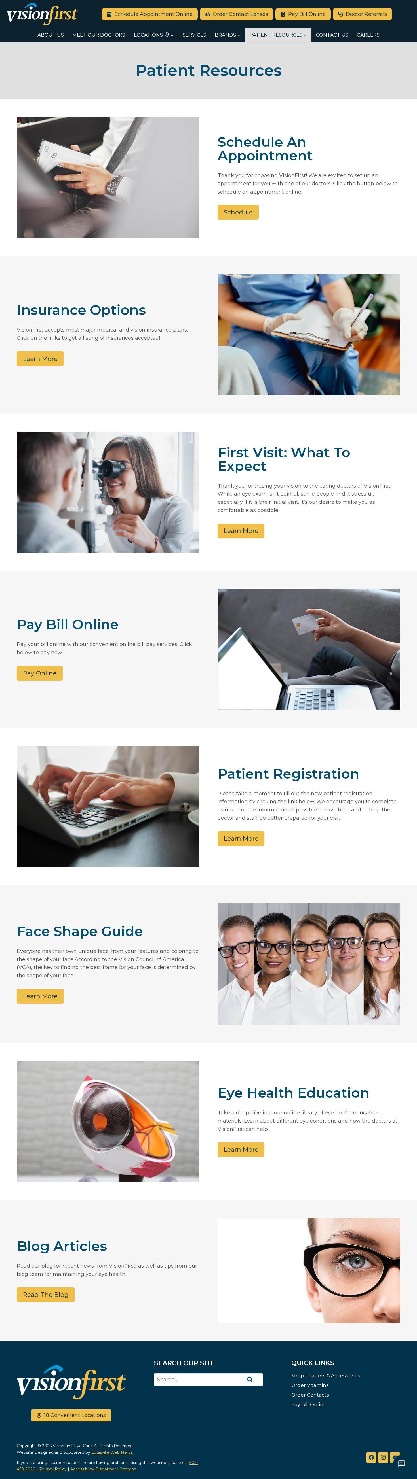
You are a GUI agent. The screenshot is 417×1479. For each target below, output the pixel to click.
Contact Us (332, 35)
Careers (368, 35)
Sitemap (128, 1469)
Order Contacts (310, 1395)
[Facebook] (371, 1457)
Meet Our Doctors (98, 35)
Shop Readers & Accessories (325, 1375)
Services (194, 35)
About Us (50, 35)
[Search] (250, 1379)
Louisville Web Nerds (112, 1452)
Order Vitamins (310, 1385)
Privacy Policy (53, 1469)
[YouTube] (395, 1457)
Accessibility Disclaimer (93, 1469)
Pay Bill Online (309, 1404)
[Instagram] (383, 1457)
